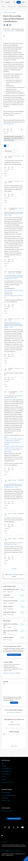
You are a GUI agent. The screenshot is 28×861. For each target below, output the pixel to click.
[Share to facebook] (4, 25)
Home (3, 6)
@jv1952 (14, 513)
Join (19, 2)
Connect (7, 2)
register (16, 574)
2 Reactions (6, 197)
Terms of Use (4, 850)
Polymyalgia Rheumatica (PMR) (11, 589)
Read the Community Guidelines (11, 673)
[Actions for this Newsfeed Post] (24, 130)
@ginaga (14, 480)
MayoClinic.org (5, 841)
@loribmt (21, 208)
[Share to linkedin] (10, 25)
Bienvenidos (14, 746)
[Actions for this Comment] (23, 168)
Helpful (8, 131)
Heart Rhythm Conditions (9, 612)
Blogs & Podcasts (22, 6)
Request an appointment (14, 654)
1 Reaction (6, 171)
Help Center (4, 779)
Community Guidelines (6, 774)
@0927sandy (17, 368)
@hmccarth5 (17, 156)
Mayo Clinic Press (5, 797)
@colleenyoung (11, 272)
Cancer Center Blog (5, 792)
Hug (11, 131)
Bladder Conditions (8, 606)
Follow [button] (22, 589)
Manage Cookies (18, 850)
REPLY (5, 173)
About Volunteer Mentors (7, 771)
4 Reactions (6, 263)
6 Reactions (5, 133)
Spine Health (6, 595)
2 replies (6, 386)
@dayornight (17, 181)
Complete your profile (14, 724)
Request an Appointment (14, 818)
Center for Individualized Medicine (8, 795)
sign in (11, 574)
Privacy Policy (11, 850)
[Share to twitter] (7, 25)
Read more (14, 702)
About (3, 763)
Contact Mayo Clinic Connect (7, 782)
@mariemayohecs (9, 30)
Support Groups (11, 6)
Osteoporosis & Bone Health (10, 600)
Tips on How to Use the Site (14, 712)
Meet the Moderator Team (7, 768)
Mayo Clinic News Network (7, 810)
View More (14, 568)
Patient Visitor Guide (6, 800)
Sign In (24, 2)
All (24, 586)
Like (4, 131)
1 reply (5, 175)
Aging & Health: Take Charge (9, 12)
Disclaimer (4, 776)
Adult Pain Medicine (8, 637)
